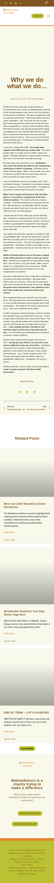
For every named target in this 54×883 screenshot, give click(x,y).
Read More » (9, 532)
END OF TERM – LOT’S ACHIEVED (26, 712)
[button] (48, 16)
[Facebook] (11, 3)
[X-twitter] (20, 3)
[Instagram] (6, 3)
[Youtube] (16, 3)
